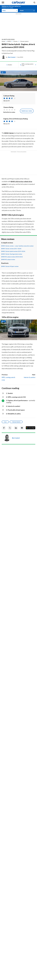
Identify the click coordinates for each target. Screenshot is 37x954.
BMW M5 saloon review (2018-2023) (12, 257)
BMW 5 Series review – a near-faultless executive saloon (17, 246)
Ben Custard (11, 57)
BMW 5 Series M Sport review (9, 266)
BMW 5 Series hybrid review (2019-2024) (13, 251)
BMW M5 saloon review (8, 259)
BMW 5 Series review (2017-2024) (11, 248)
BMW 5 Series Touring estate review (11, 254)
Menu (3, 2)
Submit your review (27, 111)
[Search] (34, 2)
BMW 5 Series (9, 133)
